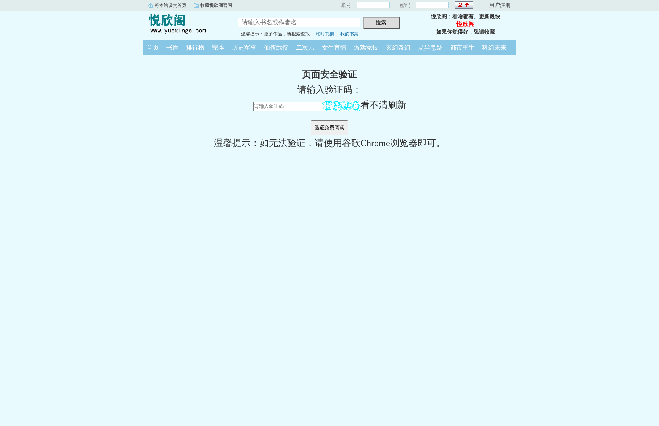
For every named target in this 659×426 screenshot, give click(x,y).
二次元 (305, 47)
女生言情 (334, 47)
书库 (172, 47)
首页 (152, 47)
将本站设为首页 (170, 5)
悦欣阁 (185, 24)
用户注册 (500, 5)
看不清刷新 (383, 105)
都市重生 (462, 47)
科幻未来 (494, 47)
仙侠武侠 (276, 47)
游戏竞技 (366, 47)
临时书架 (325, 34)
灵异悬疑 (430, 47)
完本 (218, 47)
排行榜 (195, 47)
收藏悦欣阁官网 (216, 5)
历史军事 (244, 47)
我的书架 (349, 34)
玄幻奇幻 (398, 47)
